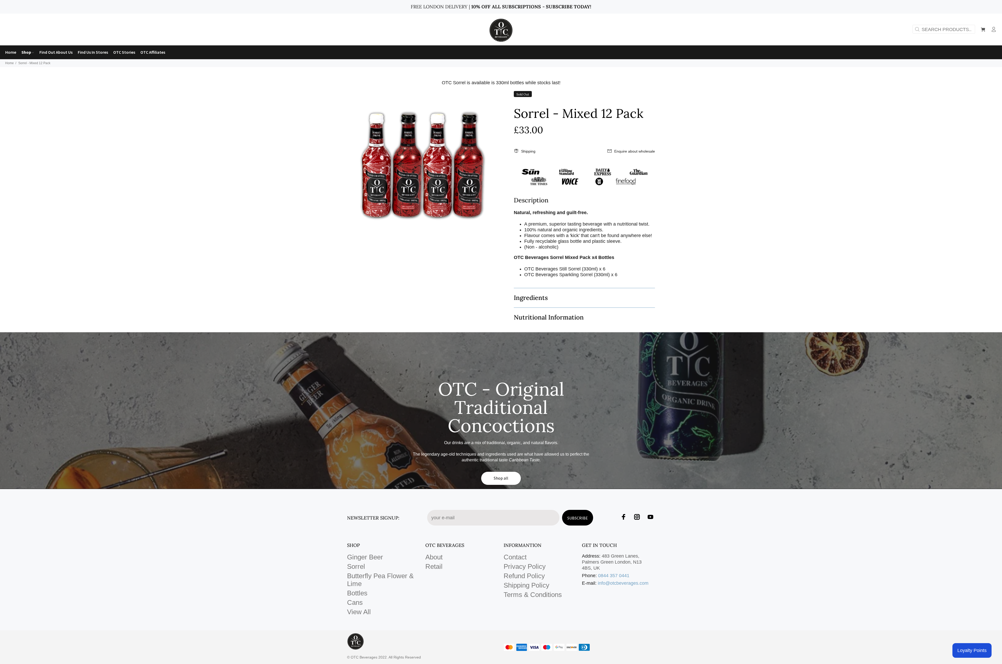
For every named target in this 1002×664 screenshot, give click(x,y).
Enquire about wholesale (634, 151)
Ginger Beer (365, 557)
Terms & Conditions (533, 595)
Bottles (357, 593)
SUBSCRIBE (577, 518)
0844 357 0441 (613, 575)
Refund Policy (524, 576)
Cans (355, 602)
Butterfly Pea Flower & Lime (380, 580)
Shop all (501, 478)
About (434, 557)
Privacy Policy (525, 566)
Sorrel (356, 566)
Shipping (528, 151)
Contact (515, 557)
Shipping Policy (526, 585)
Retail (434, 566)
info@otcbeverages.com (623, 583)
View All (359, 612)
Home (9, 63)
